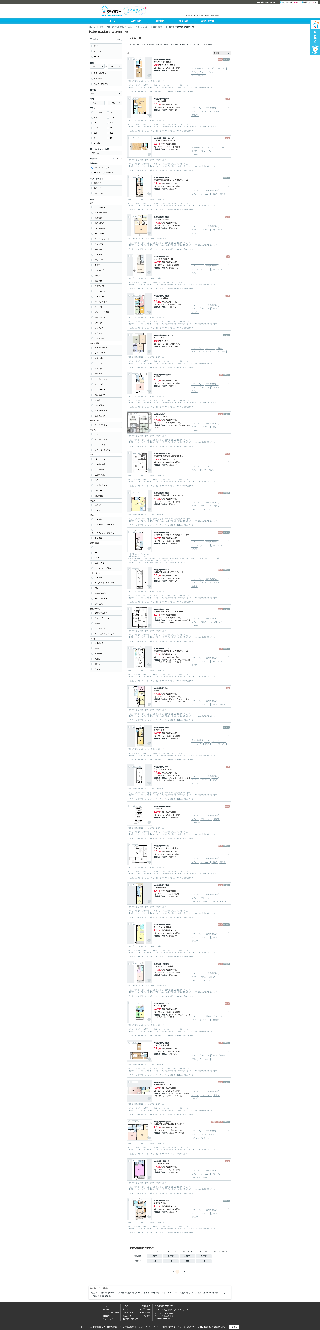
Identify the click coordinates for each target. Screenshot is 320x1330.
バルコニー (99, 374)
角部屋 (97, 669)
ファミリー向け (101, 338)
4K (95, 138)
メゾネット (99, 363)
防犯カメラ (99, 604)
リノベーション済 (102, 239)
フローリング (100, 353)
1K (111, 112)
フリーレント (100, 291)
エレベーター (100, 390)
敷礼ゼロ (126, 1309)
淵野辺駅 (174, 44)
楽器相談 (98, 218)
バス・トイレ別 (101, 459)
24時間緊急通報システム (104, 593)
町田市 (157, 414)
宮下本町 (169, 1122)
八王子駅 (150, 44)
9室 (187, 1261)
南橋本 (164, 71)
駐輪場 (97, 400)
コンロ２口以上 (101, 434)
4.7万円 (155, 1256)
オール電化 (99, 384)
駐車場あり (99, 643)
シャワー (98, 491)
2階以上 (98, 648)
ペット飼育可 (100, 207)
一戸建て (97, 57)
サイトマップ (108, 1319)
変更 (119, 39)
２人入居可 (99, 255)
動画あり (97, 188)
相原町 (162, 414)
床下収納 (98, 519)
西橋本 (167, 178)
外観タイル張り (101, 425)
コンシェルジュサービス (104, 634)
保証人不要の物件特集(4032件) (103, 1293)
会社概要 (106, 1309)
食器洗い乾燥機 (101, 439)
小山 (167, 570)
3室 (204, 1261)
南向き (97, 664)
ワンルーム (98, 112)
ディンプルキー (101, 599)
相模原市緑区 (159, 178)
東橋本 (167, 296)
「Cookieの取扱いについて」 (202, 1327)
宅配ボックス (100, 588)
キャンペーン (128, 1312)
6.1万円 (171, 1256)
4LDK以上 (98, 143)
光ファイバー (100, 563)
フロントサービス (102, 618)
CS (96, 547)
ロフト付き (99, 358)
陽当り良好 (99, 223)
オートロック (100, 578)
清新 (167, 256)
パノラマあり (99, 193)
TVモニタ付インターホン (105, 583)
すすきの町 (170, 138)
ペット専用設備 (101, 213)
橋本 (166, 767)
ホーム (105, 1306)
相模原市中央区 (160, 59)
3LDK (112, 133)
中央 (167, 99)
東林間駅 (159, 44)
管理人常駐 (99, 276)
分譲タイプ (99, 270)
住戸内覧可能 (100, 629)
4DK (111, 138)
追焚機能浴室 (100, 464)
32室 (154, 1261)
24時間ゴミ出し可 (102, 623)
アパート (97, 46)
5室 (171, 1261)
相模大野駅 (141, 44)
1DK (95, 118)
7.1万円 (204, 1256)
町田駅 (132, 44)
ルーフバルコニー (102, 379)
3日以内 (97, 173)
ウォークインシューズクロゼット (105, 533)
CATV (97, 558)
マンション (98, 51)
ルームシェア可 (101, 317)
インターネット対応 (103, 568)
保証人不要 (99, 244)
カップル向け (100, 328)
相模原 (168, 59)
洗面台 (97, 480)
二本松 (167, 609)
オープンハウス (101, 302)
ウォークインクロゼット (104, 525)
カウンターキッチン (103, 450)
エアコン (98, 505)
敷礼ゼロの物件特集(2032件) (155, 1293)
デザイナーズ (100, 234)
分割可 (97, 265)
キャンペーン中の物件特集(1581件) (182, 1293)
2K (95, 123)
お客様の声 (146, 1316)
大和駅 (182, 44)
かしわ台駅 (201, 44)
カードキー (99, 297)
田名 (166, 688)
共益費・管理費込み (102, 84)
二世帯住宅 (99, 286)
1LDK (112, 118)
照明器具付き (100, 395)
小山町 (162, 1082)
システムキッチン (102, 445)
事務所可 (98, 249)
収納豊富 (98, 538)
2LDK (96, 128)
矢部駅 (167, 44)
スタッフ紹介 (146, 1312)
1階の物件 (99, 654)
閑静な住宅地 (100, 228)
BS (96, 553)
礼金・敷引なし (100, 78)
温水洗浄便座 (100, 475)
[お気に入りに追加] (149, 75)
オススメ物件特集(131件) (101, 1296)
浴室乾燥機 (99, 470)
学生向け (98, 323)
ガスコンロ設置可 (102, 312)
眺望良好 (98, 281)
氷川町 (168, 454)
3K (111, 128)
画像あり (97, 183)
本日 (109, 167)
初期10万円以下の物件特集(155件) (211, 1293)
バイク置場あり (101, 405)
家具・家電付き (101, 410)
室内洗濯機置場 (101, 348)
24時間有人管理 (101, 613)
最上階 (97, 659)
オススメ (126, 1306)
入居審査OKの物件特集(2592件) (129, 1293)
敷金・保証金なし (101, 73)
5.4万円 (187, 1256)
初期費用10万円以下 (130, 1319)
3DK (95, 133)
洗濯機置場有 (100, 416)
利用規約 (106, 1316)
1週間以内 (109, 173)
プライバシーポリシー (111, 1312)
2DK (111, 123)
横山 (167, 964)
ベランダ (98, 369)
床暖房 (97, 510)
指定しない (98, 167)
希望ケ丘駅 (191, 44)
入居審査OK (146, 1306)
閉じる (234, 1327)
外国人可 (98, 307)
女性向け (98, 333)
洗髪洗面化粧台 (101, 485)
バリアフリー (100, 260)
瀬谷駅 (210, 44)
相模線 (157, 71)
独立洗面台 (99, 496)
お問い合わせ (146, 1309)
